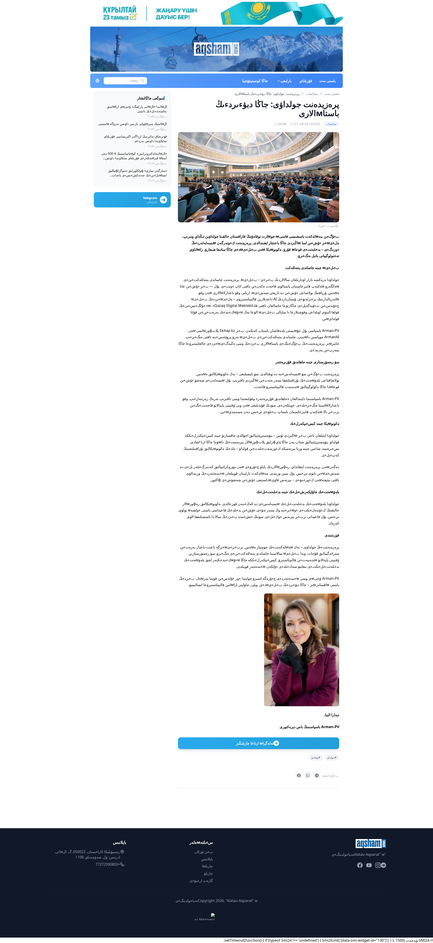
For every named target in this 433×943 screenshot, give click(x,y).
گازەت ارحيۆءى (201, 880)
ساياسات (311, 94)
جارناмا (207, 866)
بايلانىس (207, 858)
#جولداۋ (331, 757)
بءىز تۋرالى (203, 851)
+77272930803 (108, 864)
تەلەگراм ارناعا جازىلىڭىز (255, 743)
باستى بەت (327, 80)
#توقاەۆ (315, 757)
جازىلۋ (208, 873)
